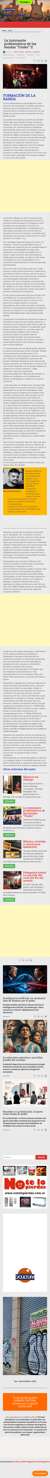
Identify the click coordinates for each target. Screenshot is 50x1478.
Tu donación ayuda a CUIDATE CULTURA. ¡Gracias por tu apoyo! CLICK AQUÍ (25, 1402)
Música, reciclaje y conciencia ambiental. (34, 844)
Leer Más (9, 801)
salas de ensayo (9, 58)
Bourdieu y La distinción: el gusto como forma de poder (23, 1113)
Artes (16, 52)
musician (30, 55)
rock (38, 55)
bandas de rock (9, 55)
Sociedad (35, 52)
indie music (21, 55)
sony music (21, 58)
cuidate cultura (13, 15)
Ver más (6, 1130)
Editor (9, 52)
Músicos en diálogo (30, 778)
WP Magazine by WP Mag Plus (36, 1461)
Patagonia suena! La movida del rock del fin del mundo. (34, 876)
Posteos (28, 52)
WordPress (17, 1461)
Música (21, 52)
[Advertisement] (25, 186)
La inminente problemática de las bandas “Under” (34, 812)
